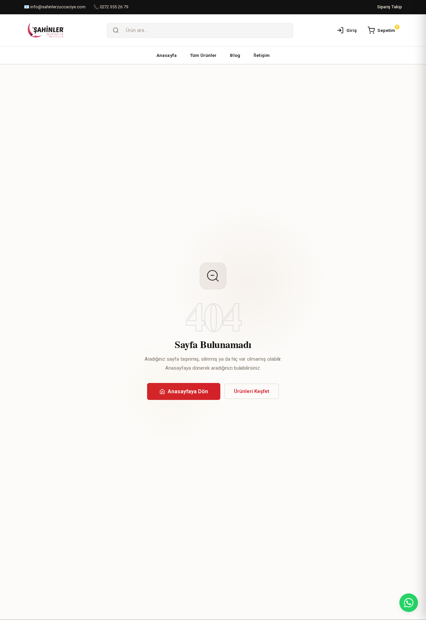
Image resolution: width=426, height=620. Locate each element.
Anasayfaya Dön (188, 391)
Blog (235, 55)
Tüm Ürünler (203, 55)
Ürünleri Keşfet (251, 391)
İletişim (262, 55)
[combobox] (208, 30)
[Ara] (115, 30)
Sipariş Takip (389, 6)
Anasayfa (166, 55)
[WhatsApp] (408, 602)
